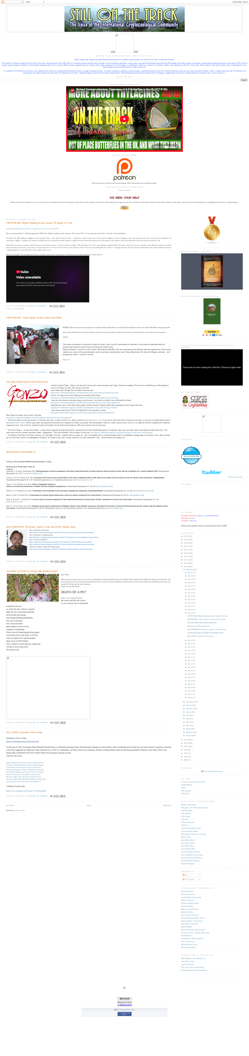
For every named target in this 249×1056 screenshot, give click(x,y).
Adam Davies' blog (187, 961)
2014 (186, 560)
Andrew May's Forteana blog (191, 897)
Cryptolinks (18, 308)
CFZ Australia (186, 791)
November (190, 702)
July (187, 715)
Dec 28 (190, 582)
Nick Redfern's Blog (188, 849)
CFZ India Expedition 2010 (191, 828)
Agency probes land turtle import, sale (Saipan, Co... (24, 781)
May (188, 722)
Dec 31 (190, 572)
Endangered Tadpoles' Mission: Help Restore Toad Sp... (25, 769)
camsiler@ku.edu (115, 508)
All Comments (189, 879)
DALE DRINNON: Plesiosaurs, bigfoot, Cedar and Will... (207, 629)
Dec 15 (190, 650)
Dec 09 (190, 670)
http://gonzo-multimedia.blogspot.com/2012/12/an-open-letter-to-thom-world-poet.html (82, 413)
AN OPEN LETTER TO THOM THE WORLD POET (32, 571)
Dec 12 (190, 660)
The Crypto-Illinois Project (190, 852)
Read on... (67, 360)
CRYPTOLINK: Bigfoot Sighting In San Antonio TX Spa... (207, 616)
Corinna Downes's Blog (189, 831)
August (188, 712)
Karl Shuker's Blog (187, 840)
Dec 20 (190, 609)
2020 (186, 539)
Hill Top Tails (186, 837)
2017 (186, 549)
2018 (186, 546)
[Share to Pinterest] (63, 306)
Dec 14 (190, 654)
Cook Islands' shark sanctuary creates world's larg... (24, 767)
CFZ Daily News (187, 810)
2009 (186, 746)
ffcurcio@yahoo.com (84, 480)
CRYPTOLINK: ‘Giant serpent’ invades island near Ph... (206, 619)
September (190, 708)
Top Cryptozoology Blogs (191, 456)
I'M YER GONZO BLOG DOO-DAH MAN (27, 381)
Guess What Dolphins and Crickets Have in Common (24, 772)
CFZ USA (184, 819)
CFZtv (183, 788)
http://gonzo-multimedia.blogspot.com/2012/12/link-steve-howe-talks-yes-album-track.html (84, 393)
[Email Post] (50, 306)
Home (89, 805)
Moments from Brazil (188, 947)
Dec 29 (190, 579)
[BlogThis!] (56, 306)
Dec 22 (190, 603)
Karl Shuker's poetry (188, 843)
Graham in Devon (187, 900)
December (189, 569)
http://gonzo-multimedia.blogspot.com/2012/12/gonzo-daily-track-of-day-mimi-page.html (39, 418)
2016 (186, 553)
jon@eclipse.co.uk (95, 420)
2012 (186, 566)
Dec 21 (190, 606)
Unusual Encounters (188, 894)
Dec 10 (190, 667)
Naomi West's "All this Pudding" (192, 938)
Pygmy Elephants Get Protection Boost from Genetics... (25, 762)
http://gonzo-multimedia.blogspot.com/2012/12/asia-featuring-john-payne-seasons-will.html (84, 398)
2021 (186, 536)
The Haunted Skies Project (190, 860)
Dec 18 (190, 640)
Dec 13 (190, 657)
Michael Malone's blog (189, 944)
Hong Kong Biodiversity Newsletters (194, 970)
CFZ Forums (185, 793)
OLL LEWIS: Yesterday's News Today (24, 732)
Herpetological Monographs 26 (21, 451)
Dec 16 (190, 647)
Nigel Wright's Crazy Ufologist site (193, 958)
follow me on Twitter (235, 477)
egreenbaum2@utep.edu (33, 473)
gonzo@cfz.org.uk (18, 423)
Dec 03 (190, 691)
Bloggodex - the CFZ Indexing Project (194, 807)
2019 (186, 543)
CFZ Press (184, 825)
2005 (186, 760)
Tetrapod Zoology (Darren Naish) (192, 918)
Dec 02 (190, 694)
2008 (186, 750)
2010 (186, 743)
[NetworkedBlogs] (124, 1009)
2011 (186, 739)
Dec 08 (190, 674)
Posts (186, 875)
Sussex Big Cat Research (190, 915)
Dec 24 (190, 596)
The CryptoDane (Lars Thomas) (192, 855)
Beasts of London (187, 912)
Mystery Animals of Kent (190, 903)
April (188, 725)
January (189, 735)
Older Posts (167, 805)
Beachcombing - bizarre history (192, 921)
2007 (186, 753)
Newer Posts (10, 805)
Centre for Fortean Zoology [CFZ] (193, 782)
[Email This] (54, 306)
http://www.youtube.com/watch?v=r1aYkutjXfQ (26, 791)
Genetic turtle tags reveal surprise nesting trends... (23, 774)
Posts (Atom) (20, 810)
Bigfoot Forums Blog (188, 804)
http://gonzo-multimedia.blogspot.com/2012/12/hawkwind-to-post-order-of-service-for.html (84, 408)
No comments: (42, 306)
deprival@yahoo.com (14, 502)
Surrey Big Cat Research (189, 924)
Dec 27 (190, 586)
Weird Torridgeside (188, 863)
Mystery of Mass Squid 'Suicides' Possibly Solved (23, 777)
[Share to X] (58, 306)
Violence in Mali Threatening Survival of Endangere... (25, 765)
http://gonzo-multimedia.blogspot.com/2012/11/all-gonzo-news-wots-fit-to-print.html (121, 433)
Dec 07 (190, 677)
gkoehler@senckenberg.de (143, 491)
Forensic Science (191, 450)
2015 (186, 556)
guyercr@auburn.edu (104, 486)
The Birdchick (186, 935)
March (188, 729)
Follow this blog (124, 1013)
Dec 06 (190, 681)
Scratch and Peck (187, 891)
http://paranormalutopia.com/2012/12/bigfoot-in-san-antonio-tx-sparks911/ (32, 228)
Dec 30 (190, 576)
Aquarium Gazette (187, 964)
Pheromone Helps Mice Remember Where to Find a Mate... (26, 779)
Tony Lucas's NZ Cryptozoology (192, 967)
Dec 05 (190, 684)
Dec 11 (190, 664)
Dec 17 (190, 643)
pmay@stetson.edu (137, 495)
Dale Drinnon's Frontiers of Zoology (193, 834)
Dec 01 (190, 697)
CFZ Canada (185, 816)
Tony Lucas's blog (187, 941)
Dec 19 (190, 613)
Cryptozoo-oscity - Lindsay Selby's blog (195, 932)
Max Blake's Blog (187, 846)
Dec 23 (190, 599)
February (189, 732)
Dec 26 (190, 589)
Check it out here (125, 190)
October (189, 705)
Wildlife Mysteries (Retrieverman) (193, 929)
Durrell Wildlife (186, 926)
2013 (186, 563)
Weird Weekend (186, 785)
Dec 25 (190, 593)
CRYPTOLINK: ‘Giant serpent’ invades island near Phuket (34, 317)
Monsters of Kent (187, 906)
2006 (186, 756)
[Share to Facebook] (61, 306)
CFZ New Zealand (187, 822)
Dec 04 (190, 687)
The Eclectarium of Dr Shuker (191, 857)
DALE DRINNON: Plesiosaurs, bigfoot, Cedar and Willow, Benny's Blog (40, 526)
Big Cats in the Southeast (190, 909)
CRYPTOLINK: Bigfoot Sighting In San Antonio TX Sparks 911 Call (39, 222)
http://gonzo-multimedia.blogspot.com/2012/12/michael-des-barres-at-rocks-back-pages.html (85, 403)
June (188, 718)
